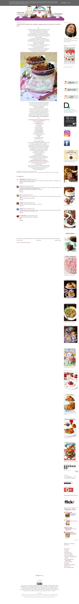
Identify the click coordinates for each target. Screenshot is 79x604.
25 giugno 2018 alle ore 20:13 (32, 215)
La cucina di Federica (69, 532)
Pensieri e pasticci (68, 527)
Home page (38, 240)
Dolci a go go (67, 520)
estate (43, 172)
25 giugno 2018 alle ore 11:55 (27, 194)
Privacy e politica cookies (69, 567)
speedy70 (21, 202)
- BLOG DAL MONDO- (68, 561)
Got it (68, 2)
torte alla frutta (54, 172)
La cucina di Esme (23, 215)
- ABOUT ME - (66, 551)
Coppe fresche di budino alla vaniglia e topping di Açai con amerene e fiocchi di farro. (39, 25)
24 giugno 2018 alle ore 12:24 (28, 186)
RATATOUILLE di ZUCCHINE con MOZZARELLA (73, 514)
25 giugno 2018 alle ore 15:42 (28, 208)
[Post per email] (35, 171)
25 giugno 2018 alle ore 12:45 (28, 202)
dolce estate (30, 172)
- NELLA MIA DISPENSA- (68, 555)
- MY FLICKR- (66, 563)
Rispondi (21, 191)
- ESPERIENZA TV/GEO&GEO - (69, 564)
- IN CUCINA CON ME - (68, 553)
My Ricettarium (22, 179)
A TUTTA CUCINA (68, 512)
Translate (73, 478)
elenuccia (21, 208)
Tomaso (21, 186)
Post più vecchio (58, 240)
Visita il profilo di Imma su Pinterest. (71, 495)
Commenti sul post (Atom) (25, 242)
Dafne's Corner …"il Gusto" (70, 508)
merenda (48, 172)
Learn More (63, 2)
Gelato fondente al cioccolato (70, 509)
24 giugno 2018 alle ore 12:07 (31, 179)
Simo (20, 194)
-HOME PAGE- (66, 549)
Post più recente (20, 240)
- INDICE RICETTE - (67, 552)
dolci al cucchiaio (37, 172)
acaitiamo (24, 172)
